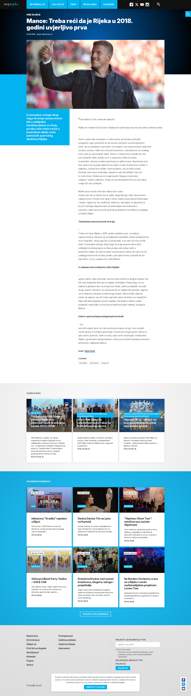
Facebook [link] (131, 4)
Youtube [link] (142, 4)
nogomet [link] (105, 363)
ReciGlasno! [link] (33, 652)
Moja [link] (11, 4)
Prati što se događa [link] (36, 648)
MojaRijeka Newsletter (129, 660)
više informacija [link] (118, 682)
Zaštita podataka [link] (67, 640)
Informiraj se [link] (37, 4)
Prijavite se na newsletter (131, 640)
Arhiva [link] (30, 665)
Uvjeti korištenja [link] (66, 644)
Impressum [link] (64, 648)
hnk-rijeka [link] (83, 363)
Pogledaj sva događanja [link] (95, 614)
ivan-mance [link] (94, 363)
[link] (188, 14)
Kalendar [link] (108, 4)
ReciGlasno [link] (89, 4)
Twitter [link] (136, 4)
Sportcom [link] (90, 351)
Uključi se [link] (58, 4)
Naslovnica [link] (32, 636)
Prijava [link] (30, 661)
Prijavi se (121, 664)
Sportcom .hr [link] (47, 34)
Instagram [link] (147, 4)
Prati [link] (74, 4)
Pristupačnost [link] (65, 636)
